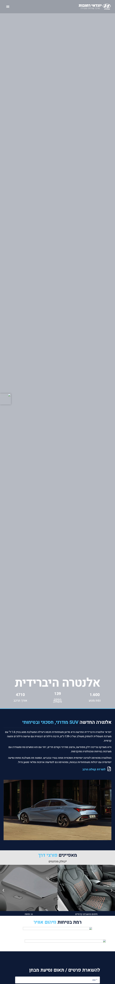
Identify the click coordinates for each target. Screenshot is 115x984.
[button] (7, 6)
